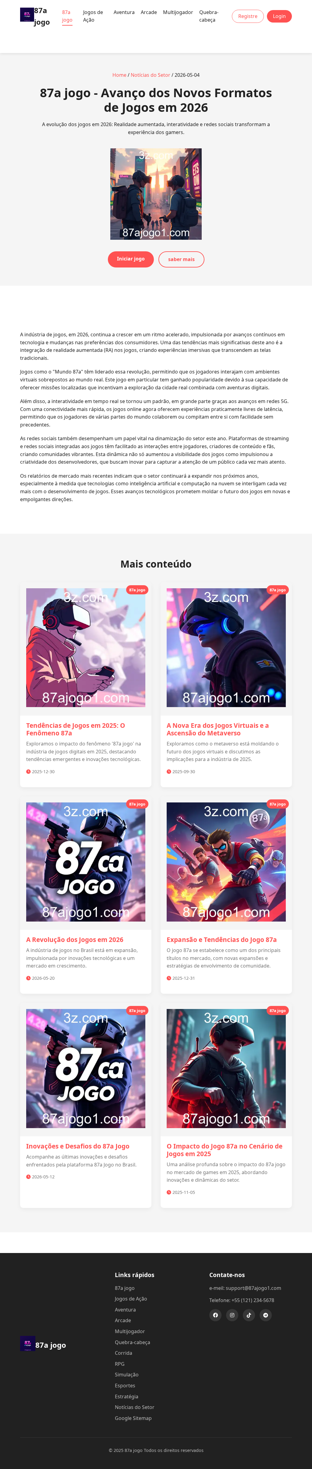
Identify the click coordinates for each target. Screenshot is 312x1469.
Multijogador (178, 12)
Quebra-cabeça (208, 16)
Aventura (124, 12)
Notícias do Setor (150, 75)
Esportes (125, 1385)
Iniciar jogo (131, 258)
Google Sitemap (133, 1418)
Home (119, 75)
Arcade (149, 12)
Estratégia (126, 1396)
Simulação (127, 1374)
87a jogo (67, 16)
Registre (247, 16)
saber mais (181, 259)
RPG (120, 1364)
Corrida (123, 1353)
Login (279, 16)
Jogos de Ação (93, 16)
